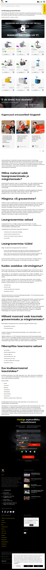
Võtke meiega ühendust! (32, 104)
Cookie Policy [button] (18, 562)
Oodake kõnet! (28, 457)
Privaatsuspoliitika (28, 460)
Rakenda (35, 444)
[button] (43, 151)
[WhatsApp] (34, 452)
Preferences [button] (16, 563)
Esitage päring (44, 9)
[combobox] (18, 440)
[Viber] (30, 452)
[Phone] (22, 452)
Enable (31, 525)
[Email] (26, 452)
